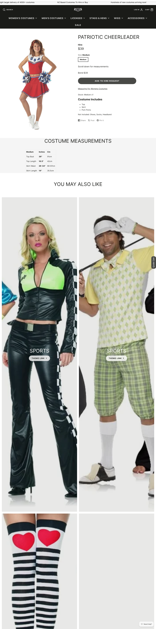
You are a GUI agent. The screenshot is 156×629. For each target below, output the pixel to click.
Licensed (76, 18)
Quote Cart (153, 262)
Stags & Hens (98, 18)
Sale (78, 25)
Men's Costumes (52, 18)
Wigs (117, 18)
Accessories (136, 18)
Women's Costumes (21, 18)
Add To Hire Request (107, 81)
